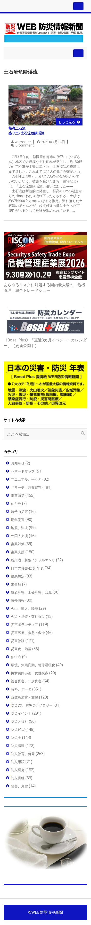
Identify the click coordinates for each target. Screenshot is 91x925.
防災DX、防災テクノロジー (32, 705)
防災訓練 (18, 778)
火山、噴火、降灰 (24, 608)
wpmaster (23, 141)
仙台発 (16, 503)
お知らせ (18, 463)
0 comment (25, 145)
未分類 (16, 584)
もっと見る (66, 122)
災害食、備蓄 (21, 648)
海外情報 (18, 600)
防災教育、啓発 (23, 753)
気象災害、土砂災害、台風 (31, 592)
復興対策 (18, 543)
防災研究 (18, 769)
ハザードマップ (23, 471)
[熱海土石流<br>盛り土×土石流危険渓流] (45, 104)
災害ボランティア (24, 624)
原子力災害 (19, 511)
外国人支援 (19, 535)
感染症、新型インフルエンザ (33, 560)
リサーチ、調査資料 (26, 487)
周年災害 (18, 519)
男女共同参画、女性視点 (29, 673)
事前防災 (18, 495)
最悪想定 (18, 576)
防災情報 (18, 745)
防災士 (16, 737)
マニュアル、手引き (26, 479)
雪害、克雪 (19, 786)
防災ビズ (18, 729)
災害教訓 (18, 640)
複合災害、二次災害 (26, 681)
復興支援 (18, 552)
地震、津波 (19, 527)
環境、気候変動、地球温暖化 (33, 665)
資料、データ (21, 689)
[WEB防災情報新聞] (44, 31)
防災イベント (21, 713)
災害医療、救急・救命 (28, 632)
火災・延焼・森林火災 (28, 616)
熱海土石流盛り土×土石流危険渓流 (26, 130)
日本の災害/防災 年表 (27, 568)
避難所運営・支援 (24, 697)
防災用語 (18, 761)
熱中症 (16, 656)
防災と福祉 (19, 721)
